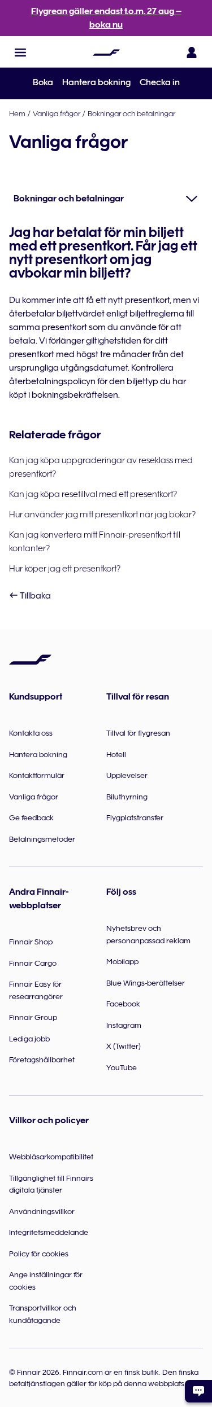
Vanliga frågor (56, 113)
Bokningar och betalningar (131, 113)
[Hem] (106, 52)
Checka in (160, 82)
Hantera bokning (96, 82)
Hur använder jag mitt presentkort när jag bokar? (102, 514)
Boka (43, 82)
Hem (17, 113)
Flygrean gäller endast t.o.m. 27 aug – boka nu (106, 18)
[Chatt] (198, 1391)
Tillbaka (34, 596)
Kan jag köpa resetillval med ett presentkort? (93, 494)
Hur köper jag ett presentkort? (64, 569)
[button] (20, 52)
